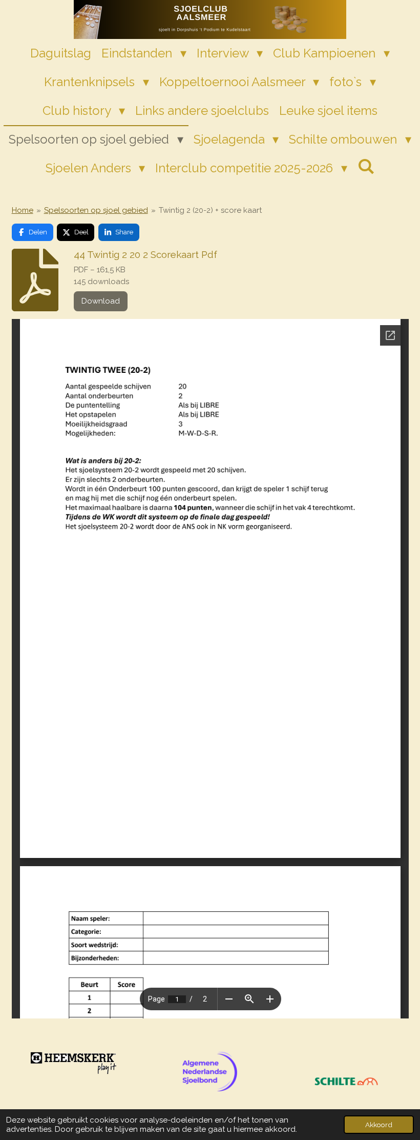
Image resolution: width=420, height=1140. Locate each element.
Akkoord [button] (378, 1125)
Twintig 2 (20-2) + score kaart (210, 210)
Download (100, 301)
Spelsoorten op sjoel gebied (96, 210)
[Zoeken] (366, 166)
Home (22, 210)
